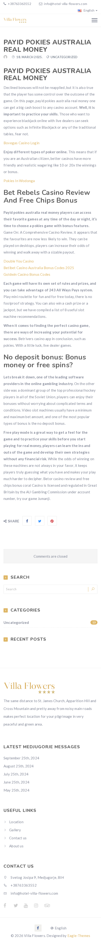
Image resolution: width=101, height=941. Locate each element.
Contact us (18, 838)
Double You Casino (19, 261)
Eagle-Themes (78, 935)
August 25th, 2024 (19, 766)
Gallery (15, 830)
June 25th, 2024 (16, 782)
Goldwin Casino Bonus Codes (27, 274)
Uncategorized (50, 622)
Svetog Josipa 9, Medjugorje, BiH (37, 877)
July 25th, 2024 (16, 774)
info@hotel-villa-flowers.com (65, 4)
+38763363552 (19, 4)
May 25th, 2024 (16, 790)
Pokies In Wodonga (19, 181)
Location (16, 822)
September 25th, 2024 (21, 758)
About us (16, 846)
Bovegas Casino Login (21, 143)
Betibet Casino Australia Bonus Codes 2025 (39, 268)
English (88, 10)
